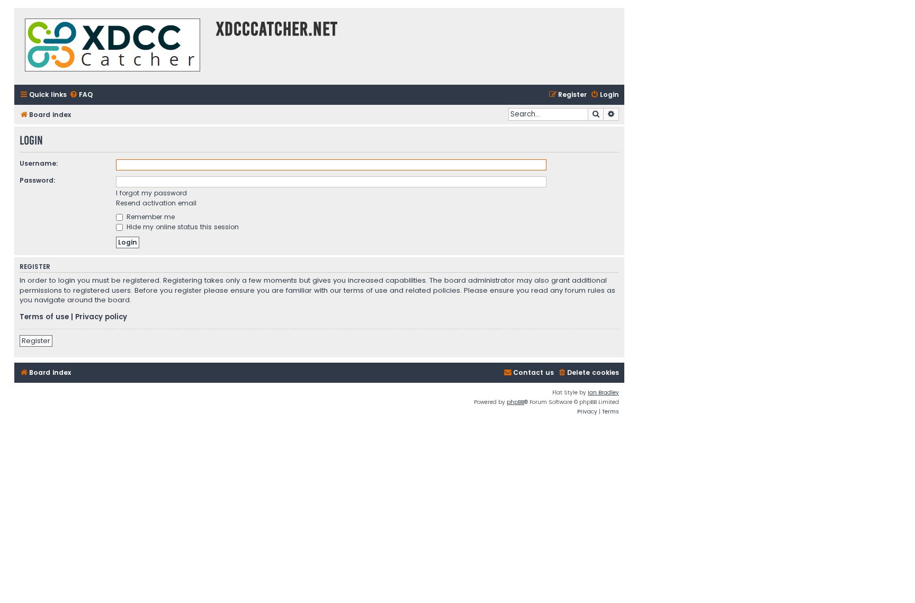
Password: (38, 180)
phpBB (515, 402)
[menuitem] (81, 95)
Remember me (149, 216)
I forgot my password (151, 193)
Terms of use (44, 317)
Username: (39, 163)
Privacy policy (101, 317)
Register (36, 341)
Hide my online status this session (181, 226)
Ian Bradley (603, 393)
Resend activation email (156, 203)
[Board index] (112, 46)
